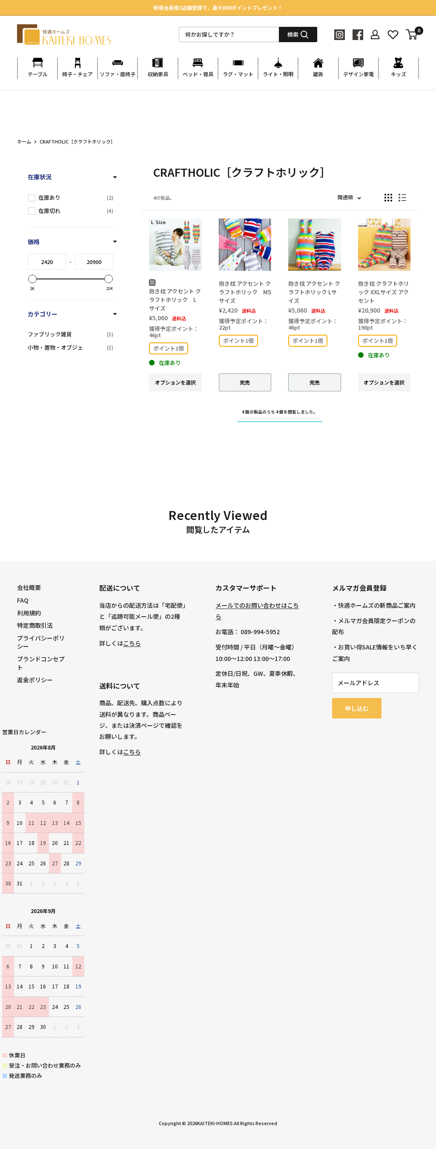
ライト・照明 (278, 74)
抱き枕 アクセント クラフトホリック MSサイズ (245, 291)
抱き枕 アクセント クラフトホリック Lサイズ (175, 299)
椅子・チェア (77, 74)
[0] (412, 34)
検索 (292, 34)
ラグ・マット (238, 74)
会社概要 (29, 587)
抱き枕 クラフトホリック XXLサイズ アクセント (383, 291)
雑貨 (318, 74)
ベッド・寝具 (198, 74)
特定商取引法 (35, 625)
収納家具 (158, 74)
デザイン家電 (358, 74)
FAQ (23, 600)
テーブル (38, 74)
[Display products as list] (402, 197)
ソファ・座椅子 (117, 74)
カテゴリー (42, 314)
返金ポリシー (35, 679)
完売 (245, 382)
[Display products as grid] (388, 197)
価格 (34, 241)
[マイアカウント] (375, 34)
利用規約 (29, 613)
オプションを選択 (175, 382)
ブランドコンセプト (41, 663)
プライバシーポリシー (41, 642)
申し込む (357, 708)
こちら (132, 643)
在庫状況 (40, 176)
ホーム (24, 141)
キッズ (398, 74)
